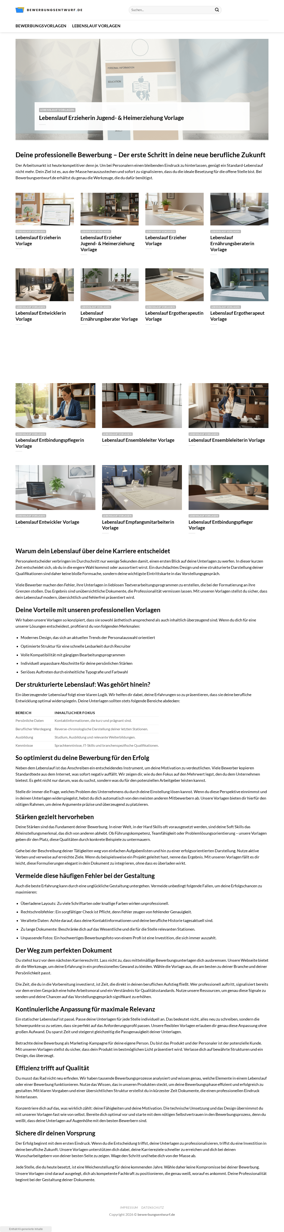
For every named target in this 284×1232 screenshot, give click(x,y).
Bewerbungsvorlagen (41, 26)
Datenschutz (152, 1207)
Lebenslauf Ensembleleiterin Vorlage (227, 440)
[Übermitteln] (217, 10)
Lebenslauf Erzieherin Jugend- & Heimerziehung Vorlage (111, 117)
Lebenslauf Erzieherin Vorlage (38, 240)
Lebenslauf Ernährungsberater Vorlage (109, 316)
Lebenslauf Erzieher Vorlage (166, 240)
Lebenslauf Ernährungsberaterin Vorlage (232, 243)
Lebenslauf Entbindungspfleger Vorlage (221, 525)
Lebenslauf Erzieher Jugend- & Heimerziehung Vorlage (107, 243)
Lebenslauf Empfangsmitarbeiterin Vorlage (138, 525)
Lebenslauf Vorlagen (96, 26)
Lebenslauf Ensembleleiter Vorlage (138, 440)
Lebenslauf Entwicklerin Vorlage (41, 316)
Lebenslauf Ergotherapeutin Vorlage (174, 316)
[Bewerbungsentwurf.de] (49, 10)
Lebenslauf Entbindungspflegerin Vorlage (50, 443)
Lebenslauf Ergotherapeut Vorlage (237, 316)
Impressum (129, 1207)
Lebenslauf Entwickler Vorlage (47, 522)
